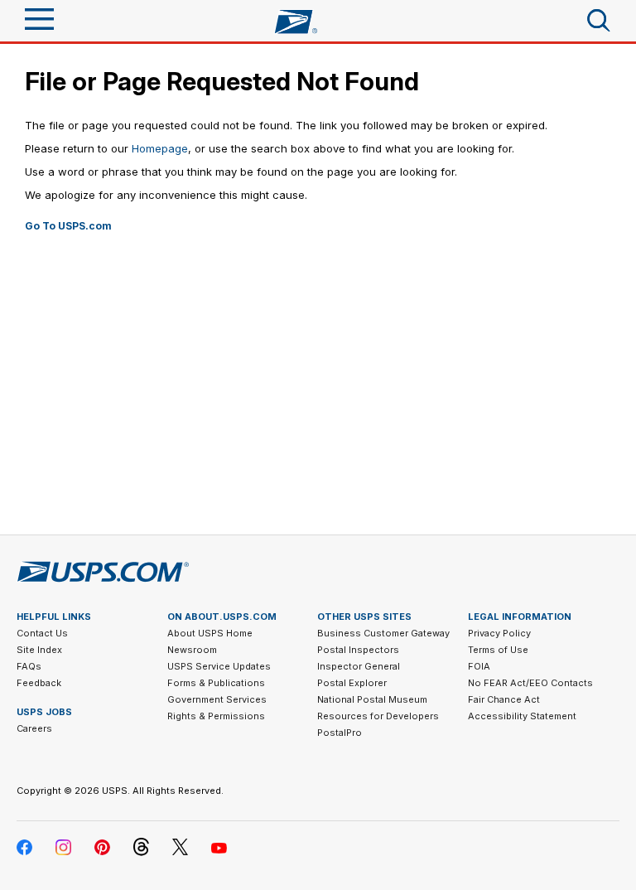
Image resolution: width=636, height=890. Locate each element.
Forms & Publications (216, 683)
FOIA (479, 666)
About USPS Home (210, 633)
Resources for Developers (378, 716)
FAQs (29, 666)
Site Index (39, 649)
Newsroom (192, 649)
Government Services (217, 699)
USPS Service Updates (219, 666)
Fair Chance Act (504, 699)
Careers (34, 728)
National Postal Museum (372, 699)
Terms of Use (498, 649)
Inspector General (358, 666)
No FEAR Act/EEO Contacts (530, 683)
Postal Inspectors (358, 649)
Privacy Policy (499, 633)
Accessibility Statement (522, 716)
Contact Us (42, 633)
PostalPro (339, 732)
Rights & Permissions (216, 716)
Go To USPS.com (68, 226)
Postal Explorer (352, 683)
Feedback (39, 683)
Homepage (160, 148)
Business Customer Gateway (383, 633)
